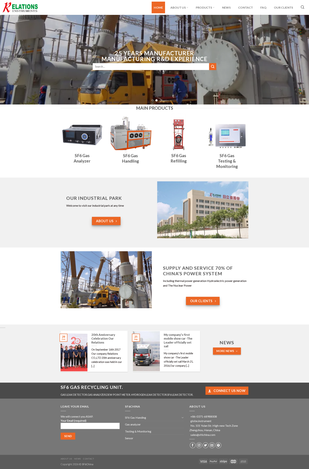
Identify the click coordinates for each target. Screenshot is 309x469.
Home (158, 7)
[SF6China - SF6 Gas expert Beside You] (20, 7)
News (226, 7)
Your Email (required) (73, 420)
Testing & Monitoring (138, 431)
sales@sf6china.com (202, 434)
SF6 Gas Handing (135, 417)
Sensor (129, 438)
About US (178, 7)
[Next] (298, 60)
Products (204, 7)
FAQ (263, 7)
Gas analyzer (133, 424)
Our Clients (283, 7)
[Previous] (11, 60)
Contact (245, 7)
